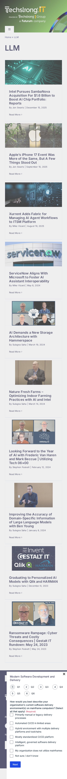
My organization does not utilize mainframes (38, 750)
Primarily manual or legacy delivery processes (33, 716)
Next (15, 764)
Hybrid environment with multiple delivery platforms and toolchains (37, 730)
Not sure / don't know (26, 755)
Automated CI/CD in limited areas (33, 723)
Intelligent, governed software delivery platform (35, 744)
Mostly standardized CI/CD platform (34, 736)
